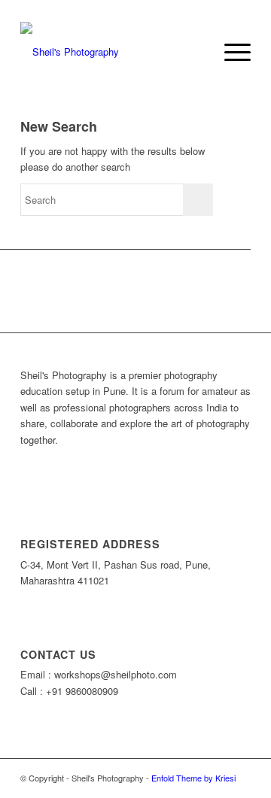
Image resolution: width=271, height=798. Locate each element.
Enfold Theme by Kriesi (193, 778)
